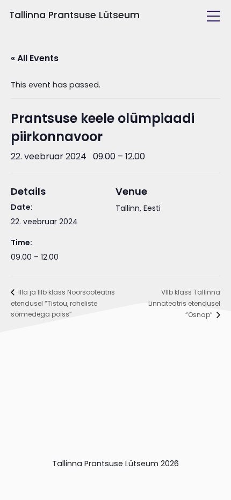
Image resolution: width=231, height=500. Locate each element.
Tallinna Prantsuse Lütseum (74, 15)
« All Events (35, 58)
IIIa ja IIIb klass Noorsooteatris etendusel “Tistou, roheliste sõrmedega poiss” (63, 303)
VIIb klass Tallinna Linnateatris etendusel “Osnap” (184, 303)
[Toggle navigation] (213, 16)
